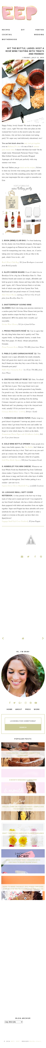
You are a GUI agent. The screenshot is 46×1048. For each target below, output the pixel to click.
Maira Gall (35, 1041)
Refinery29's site (14, 146)
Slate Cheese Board (9, 294)
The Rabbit (29, 447)
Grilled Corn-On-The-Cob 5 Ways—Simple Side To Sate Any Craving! (23, 807)
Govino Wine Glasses (9, 324)
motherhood (9, 39)
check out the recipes (27, 167)
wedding (39, 34)
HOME (9, 709)
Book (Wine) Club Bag (10, 262)
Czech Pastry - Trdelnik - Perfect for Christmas (23, 754)
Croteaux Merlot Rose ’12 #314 (13, 411)
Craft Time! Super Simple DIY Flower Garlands (23, 833)
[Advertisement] (20, 921)
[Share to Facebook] (34, 557)
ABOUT (18, 709)
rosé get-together (34, 143)
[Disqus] (23, 600)
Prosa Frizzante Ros (9, 347)
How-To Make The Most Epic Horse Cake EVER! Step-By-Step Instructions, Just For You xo (23, 887)
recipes (6, 30)
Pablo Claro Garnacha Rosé (12, 369)
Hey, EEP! (15, 1041)
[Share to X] (28, 557)
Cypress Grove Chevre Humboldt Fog (15, 485)
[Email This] (22, 557)
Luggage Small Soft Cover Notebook (15, 521)
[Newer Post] (3, 638)
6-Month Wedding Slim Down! (23, 780)
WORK (36, 709)
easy (26, 143)
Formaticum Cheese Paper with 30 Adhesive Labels (20, 434)
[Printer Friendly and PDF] (31, 540)
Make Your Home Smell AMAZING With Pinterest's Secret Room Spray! (23, 861)
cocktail (7, 34)
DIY (23, 30)
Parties (40, 30)
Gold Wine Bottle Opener (11, 460)
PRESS (28, 709)
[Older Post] (43, 638)
